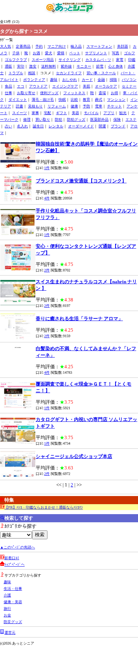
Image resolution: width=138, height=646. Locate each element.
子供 (16, 53)
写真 (115, 53)
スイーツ (19, 113)
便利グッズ (49, 93)
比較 (74, 100)
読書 (19, 106)
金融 (101, 80)
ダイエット (17, 100)
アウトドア (38, 86)
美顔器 (122, 46)
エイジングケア (65, 86)
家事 (35, 113)
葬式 (98, 100)
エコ (20, 86)
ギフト (61, 113)
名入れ (22, 126)
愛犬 (48, 53)
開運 (102, 126)
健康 (74, 106)
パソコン (129, 80)
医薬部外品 (99, 119)
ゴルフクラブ (16, 60)
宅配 (47, 113)
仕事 (8, 93)
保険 (117, 119)
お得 (114, 93)
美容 (75, 113)
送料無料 (48, 66)
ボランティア (34, 80)
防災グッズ (13, 622)
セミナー (129, 86)
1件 (47, 168)
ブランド (118, 126)
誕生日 (38, 126)
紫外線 (66, 66)
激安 (32, 66)
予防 (86, 106)
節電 (99, 66)
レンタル (56, 126)
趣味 (53, 80)
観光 (123, 113)
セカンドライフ (69, 73)
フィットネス (74, 93)
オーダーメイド (81, 126)
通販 (8, 66)
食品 (8, 86)
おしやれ (69, 80)
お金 (7, 615)
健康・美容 (13, 602)
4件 (47, 198)
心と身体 (115, 66)
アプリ (108, 113)
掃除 (113, 80)
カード (87, 80)
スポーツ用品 (43, 60)
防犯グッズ (76, 119)
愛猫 (60, 53)
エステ (131, 119)
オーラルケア (106, 86)
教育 (86, 100)
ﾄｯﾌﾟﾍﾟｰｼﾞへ (14, 565)
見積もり (35, 106)
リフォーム (56, 106)
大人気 (5, 46)
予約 (39, 46)
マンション (116, 100)
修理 (27, 119)
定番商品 (23, 46)
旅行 (7, 608)
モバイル (91, 113)
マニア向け (56, 46)
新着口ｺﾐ (11, 558)
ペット (74, 53)
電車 (98, 106)
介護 (7, 595)
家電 (119, 60)
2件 (47, 270)
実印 (20, 66)
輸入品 (76, 46)
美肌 (86, 86)
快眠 (62, 100)
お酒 (36, 53)
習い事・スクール (101, 73)
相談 (31, 73)
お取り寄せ (26, 93)
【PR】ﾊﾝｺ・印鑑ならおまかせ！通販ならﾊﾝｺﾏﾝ (43, 507)
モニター (84, 66)
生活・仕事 (13, 589)
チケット (114, 106)
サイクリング (70, 60)
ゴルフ (129, 53)
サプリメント (96, 53)
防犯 (58, 119)
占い (8, 126)
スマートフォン (99, 46)
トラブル (15, 73)
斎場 (102, 93)
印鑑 (131, 60)
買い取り (42, 119)
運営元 (9, 632)
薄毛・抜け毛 (43, 100)
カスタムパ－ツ (98, 60)
